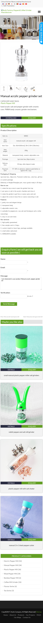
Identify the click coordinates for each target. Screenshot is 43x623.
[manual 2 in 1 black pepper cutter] (21, 538)
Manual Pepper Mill (11, 565)
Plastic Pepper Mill (35, 29)
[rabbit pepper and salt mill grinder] (21, 424)
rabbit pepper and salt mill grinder (21, 432)
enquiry (32, 118)
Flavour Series (9, 586)
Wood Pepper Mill (10, 574)
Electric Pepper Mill (11, 561)
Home (6, 615)
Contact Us (26, 617)
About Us (13, 615)
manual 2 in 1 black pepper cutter (21, 545)
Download (11, 118)
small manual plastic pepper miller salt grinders (21, 375)
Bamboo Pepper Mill (11, 578)
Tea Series (7, 591)
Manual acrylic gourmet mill (32, 317)
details (11, 370)
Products (21, 615)
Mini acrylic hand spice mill (10, 317)
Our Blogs (17, 617)
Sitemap (39, 612)
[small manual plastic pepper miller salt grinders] (21, 368)
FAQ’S (39, 615)
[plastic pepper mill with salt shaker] (21, 481)
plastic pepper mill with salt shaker (21, 489)
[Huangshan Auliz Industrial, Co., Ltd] (16, 12)
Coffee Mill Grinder (11, 582)
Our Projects (30, 615)
